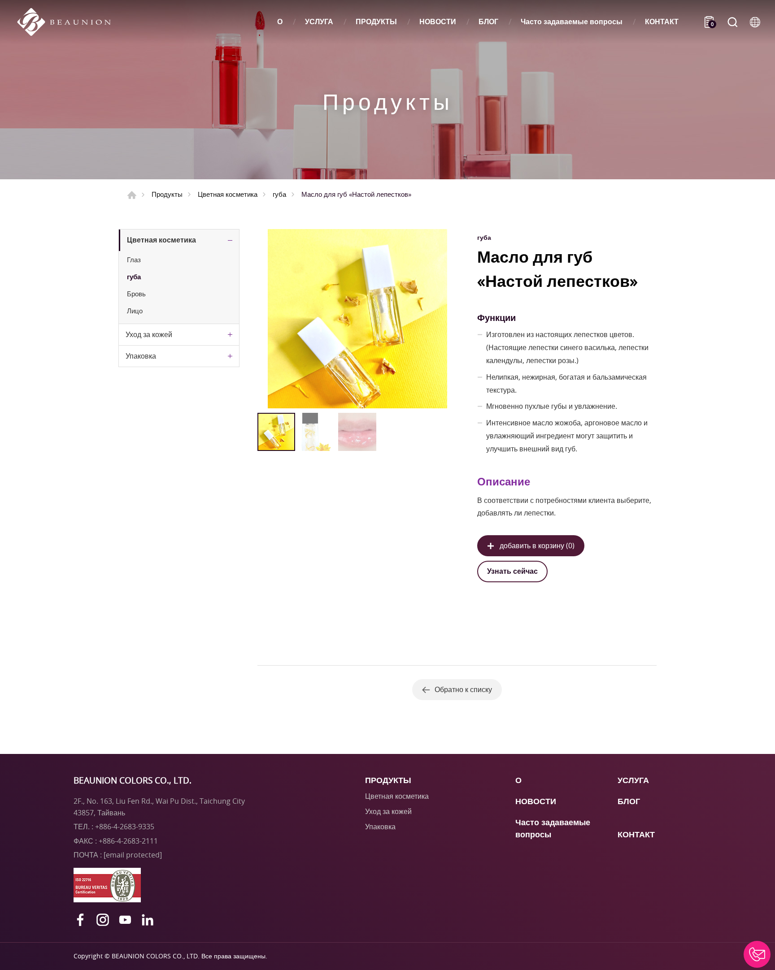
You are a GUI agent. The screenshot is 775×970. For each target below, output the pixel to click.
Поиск (732, 22)
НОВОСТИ (437, 21)
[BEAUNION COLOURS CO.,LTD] (68, 22)
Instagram (102, 920)
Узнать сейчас (512, 571)
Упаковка (141, 356)
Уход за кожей (149, 334)
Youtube (125, 920)
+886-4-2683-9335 (124, 826)
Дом (131, 195)
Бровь (136, 293)
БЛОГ (488, 21)
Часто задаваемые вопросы (572, 21)
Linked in (147, 920)
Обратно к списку (463, 689)
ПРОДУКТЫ (376, 21)
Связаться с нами (757, 954)
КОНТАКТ (662, 21)
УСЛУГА (319, 21)
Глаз (134, 259)
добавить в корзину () (537, 545)
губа (279, 194)
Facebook (80, 920)
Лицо (135, 310)
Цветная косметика (227, 194)
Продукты (167, 194)
